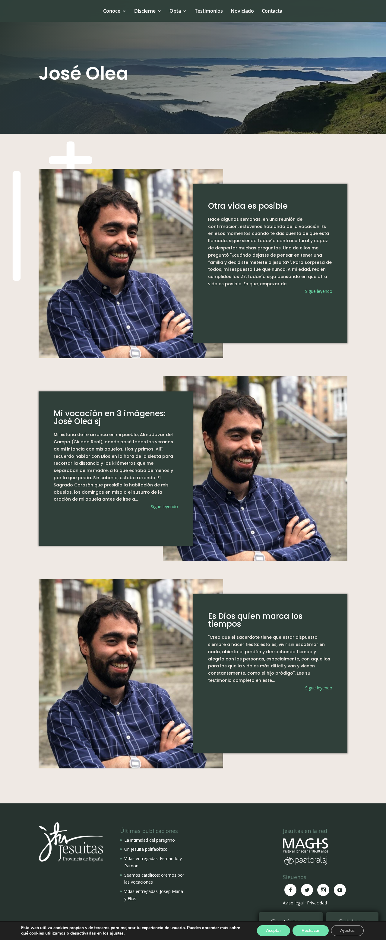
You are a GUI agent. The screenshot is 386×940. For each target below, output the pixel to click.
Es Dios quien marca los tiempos (255, 620)
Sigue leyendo (318, 291)
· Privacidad (316, 903)
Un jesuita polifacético (146, 849)
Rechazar (311, 930)
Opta (175, 11)
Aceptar (273, 930)
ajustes (117, 933)
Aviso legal (293, 903)
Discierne (145, 11)
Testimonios (209, 11)
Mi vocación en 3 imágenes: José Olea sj (110, 417)
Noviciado (242, 11)
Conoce (111, 11)
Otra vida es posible (248, 206)
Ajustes (347, 930)
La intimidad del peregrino (149, 840)
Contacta (272, 11)
